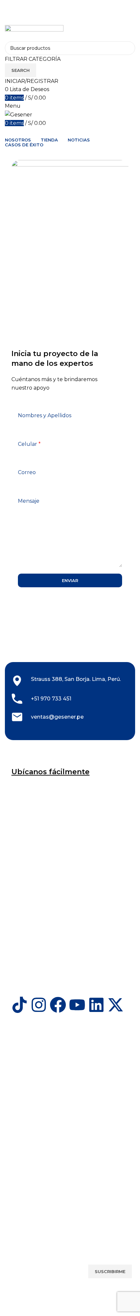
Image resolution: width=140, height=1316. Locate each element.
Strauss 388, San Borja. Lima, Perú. (76, 679)
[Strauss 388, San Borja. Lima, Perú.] (17, 680)
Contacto (18, 1124)
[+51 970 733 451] (17, 699)
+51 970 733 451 (51, 699)
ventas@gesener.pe (57, 717)
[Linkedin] (96, 1005)
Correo (27, 472)
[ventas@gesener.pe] (17, 719)
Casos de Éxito (24, 1165)
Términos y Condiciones (35, 1223)
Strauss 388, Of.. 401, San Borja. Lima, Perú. (59, 1044)
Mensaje (28, 501)
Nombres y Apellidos (44, 415)
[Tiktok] (19, 1005)
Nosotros (18, 1102)
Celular (29, 444)
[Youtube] (77, 1005)
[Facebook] (58, 1005)
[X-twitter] (115, 1005)
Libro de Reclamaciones (35, 1234)
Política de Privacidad (32, 1212)
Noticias (17, 1176)
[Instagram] (39, 1005)
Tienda (15, 1113)
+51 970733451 (27, 1055)
